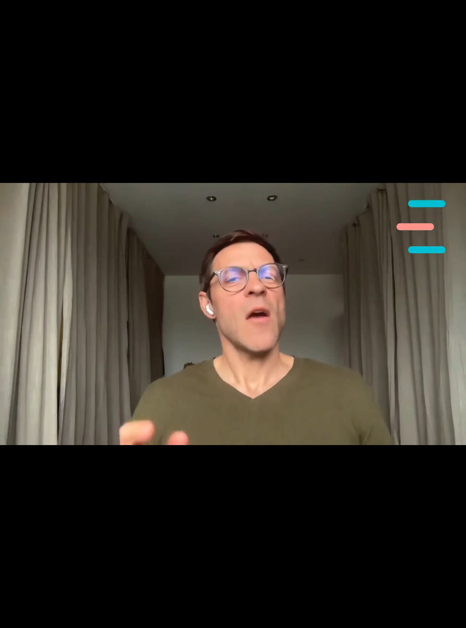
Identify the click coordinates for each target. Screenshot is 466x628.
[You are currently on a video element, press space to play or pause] (233, 314)
